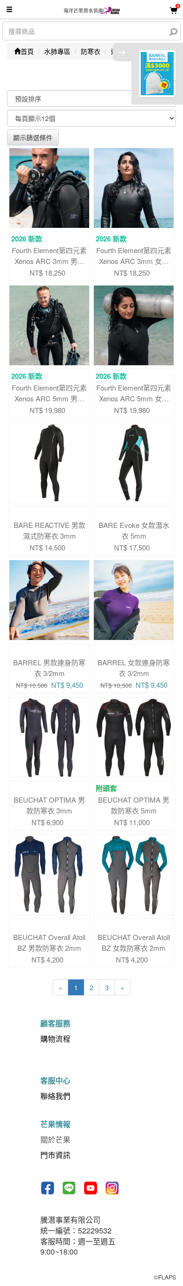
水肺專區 (57, 51)
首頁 (27, 51)
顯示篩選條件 (33, 137)
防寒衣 (90, 51)
